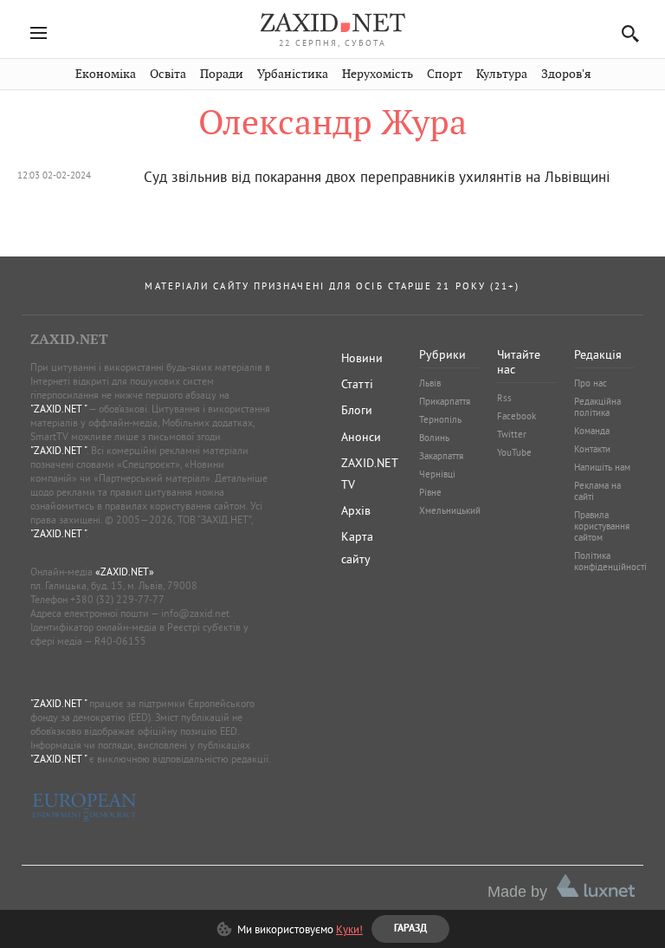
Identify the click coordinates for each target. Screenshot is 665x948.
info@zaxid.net (195, 613)
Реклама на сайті (597, 491)
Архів (356, 510)
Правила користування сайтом (601, 526)
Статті (357, 384)
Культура (501, 74)
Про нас (590, 383)
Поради (221, 74)
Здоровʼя (566, 74)
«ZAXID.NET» (124, 571)
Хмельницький (450, 510)
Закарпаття (441, 456)
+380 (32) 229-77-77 (117, 599)
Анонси (361, 437)
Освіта (168, 74)
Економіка (105, 74)
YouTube (514, 452)
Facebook (516, 416)
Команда (592, 431)
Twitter (511, 434)
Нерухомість (377, 74)
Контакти (592, 449)
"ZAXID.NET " (58, 408)
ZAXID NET (332, 22)
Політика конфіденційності (610, 561)
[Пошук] (626, 33)
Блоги (356, 410)
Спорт (444, 74)
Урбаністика (292, 74)
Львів (430, 383)
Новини (362, 358)
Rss (504, 398)
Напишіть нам (602, 467)
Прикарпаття (444, 401)
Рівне (430, 492)
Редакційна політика (597, 407)
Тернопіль (440, 419)
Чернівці (437, 474)
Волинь (434, 438)
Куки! (349, 929)
